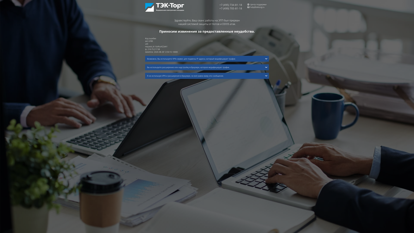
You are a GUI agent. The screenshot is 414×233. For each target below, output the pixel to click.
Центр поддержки (258, 4)
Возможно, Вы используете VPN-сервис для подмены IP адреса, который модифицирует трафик (191, 58)
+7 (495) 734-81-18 (230, 5)
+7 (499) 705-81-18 (230, 8)
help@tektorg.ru (257, 7)
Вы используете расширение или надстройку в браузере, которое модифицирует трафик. (188, 67)
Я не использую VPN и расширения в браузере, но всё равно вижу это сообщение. (185, 75)
